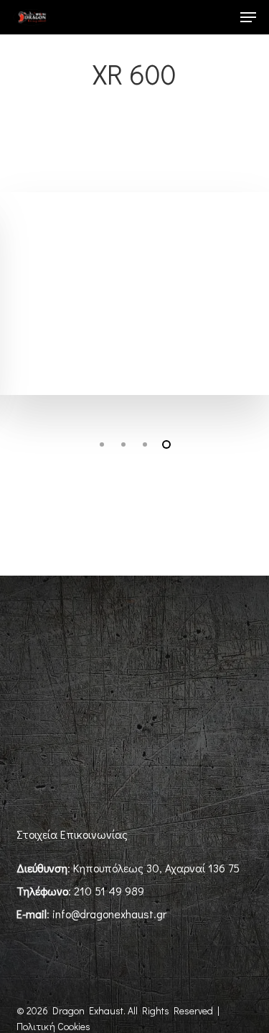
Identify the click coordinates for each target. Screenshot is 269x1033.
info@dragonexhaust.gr (109, 913)
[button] (248, 17)
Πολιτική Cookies (53, 1026)
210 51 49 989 (109, 890)
